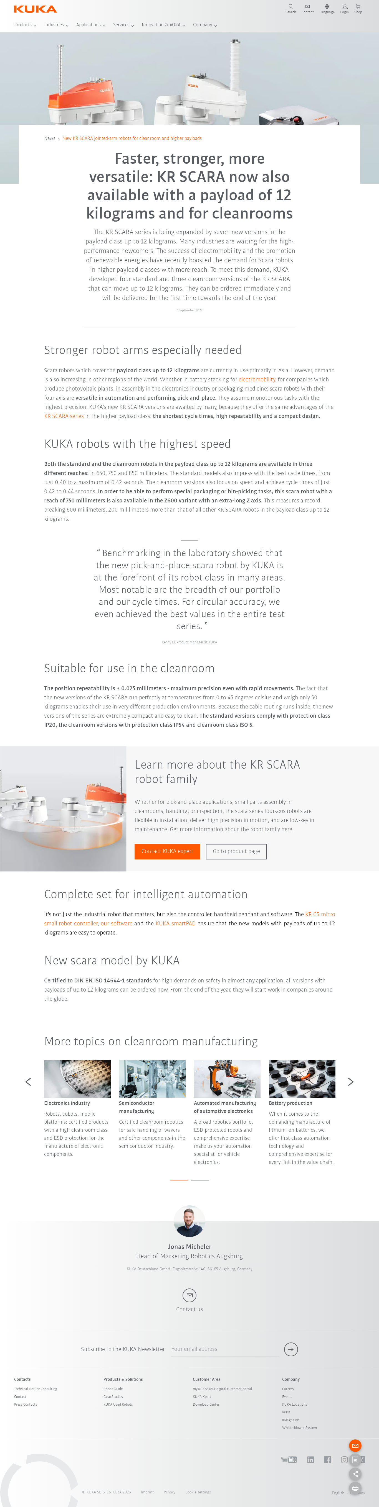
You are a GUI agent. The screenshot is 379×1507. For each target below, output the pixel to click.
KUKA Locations (294, 1405)
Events (287, 1397)
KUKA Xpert (202, 1397)
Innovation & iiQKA (161, 25)
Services (121, 25)
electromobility (257, 380)
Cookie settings (198, 1492)
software (121, 924)
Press (286, 1412)
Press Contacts (25, 1405)
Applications (88, 25)
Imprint (147, 1492)
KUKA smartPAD (176, 924)
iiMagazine (290, 1420)
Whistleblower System (299, 1428)
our (106, 924)
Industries (54, 25)
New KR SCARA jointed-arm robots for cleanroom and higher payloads (132, 138)
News (49, 138)
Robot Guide (113, 1389)
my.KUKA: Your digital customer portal (222, 1389)
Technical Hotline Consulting (35, 1389)
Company (202, 25)
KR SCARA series (64, 416)
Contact (20, 1397)
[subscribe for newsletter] (291, 1349)
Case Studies (113, 1397)
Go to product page (236, 851)
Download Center (206, 1405)
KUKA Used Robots (118, 1405)
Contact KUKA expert (167, 851)
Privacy (169, 1492)
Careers (288, 1389)
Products (23, 25)
